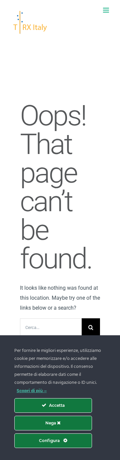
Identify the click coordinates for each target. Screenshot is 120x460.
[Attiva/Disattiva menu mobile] (106, 10)
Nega (51, 422)
